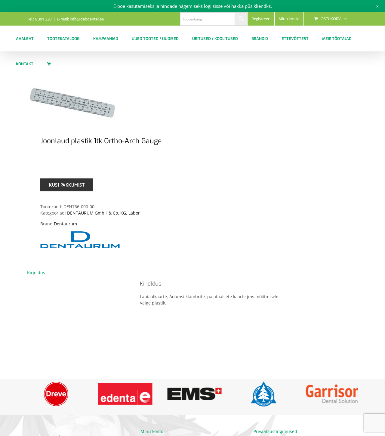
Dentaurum (65, 224)
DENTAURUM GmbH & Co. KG (96, 213)
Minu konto (151, 432)
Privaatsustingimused (275, 432)
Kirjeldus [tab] (36, 272)
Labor (134, 213)
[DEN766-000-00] (106, 103)
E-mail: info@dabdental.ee (80, 19)
